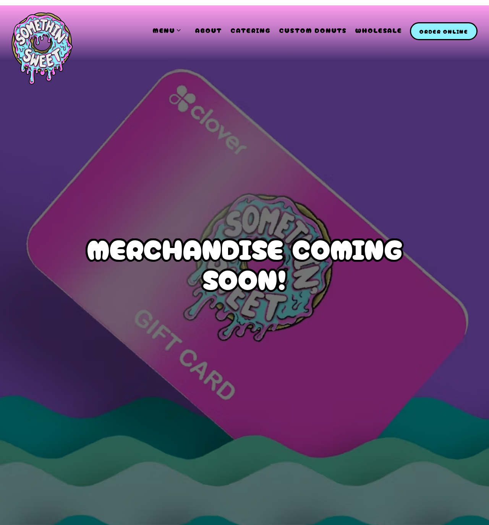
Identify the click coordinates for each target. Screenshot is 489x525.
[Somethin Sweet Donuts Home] (42, 47)
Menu (169, 30)
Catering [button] (250, 30)
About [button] (208, 30)
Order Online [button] (443, 31)
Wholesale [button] (378, 30)
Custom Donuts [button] (313, 30)
